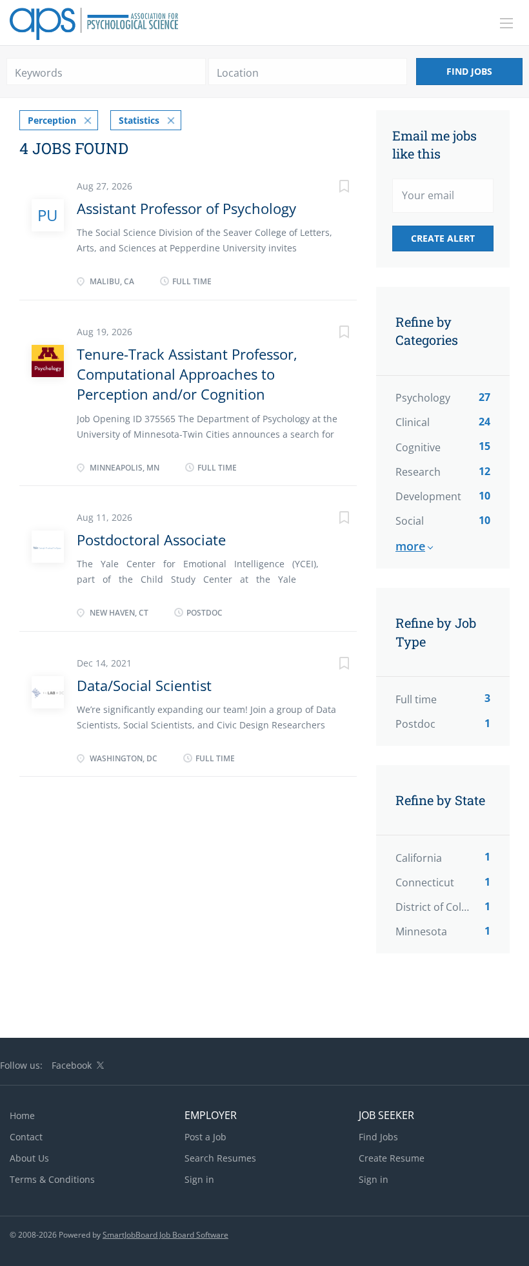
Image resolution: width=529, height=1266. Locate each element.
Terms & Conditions (52, 1179)
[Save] (330, 188)
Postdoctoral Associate (151, 539)
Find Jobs (469, 71)
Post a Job (205, 1137)
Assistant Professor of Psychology (186, 208)
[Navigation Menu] (506, 23)
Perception (52, 120)
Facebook (72, 1065)
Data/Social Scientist (144, 685)
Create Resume (391, 1158)
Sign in (199, 1179)
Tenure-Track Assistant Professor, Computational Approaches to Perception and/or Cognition (187, 374)
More (410, 546)
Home (22, 1115)
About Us (29, 1158)
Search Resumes (220, 1158)
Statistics (139, 120)
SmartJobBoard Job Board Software (165, 1234)
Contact (26, 1137)
